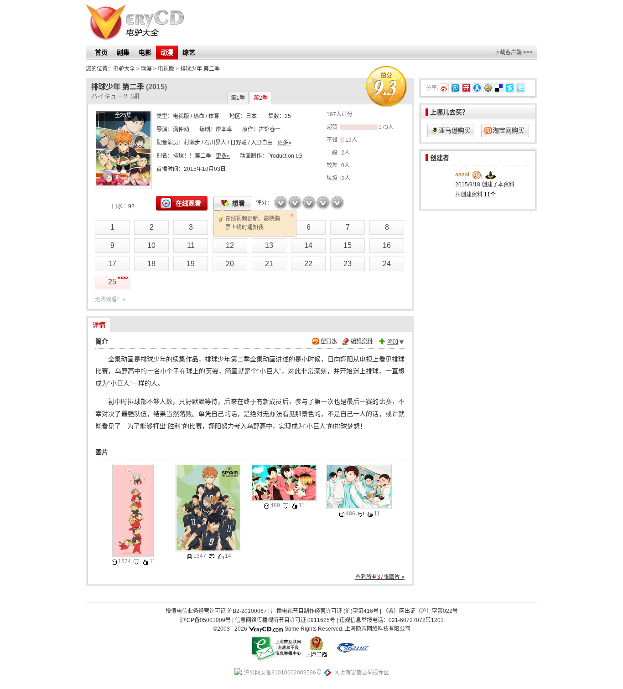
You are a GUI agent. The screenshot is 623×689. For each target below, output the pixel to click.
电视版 (181, 116)
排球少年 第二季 (200, 69)
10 (151, 245)
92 (131, 206)
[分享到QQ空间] (488, 88)
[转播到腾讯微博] (455, 88)
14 (308, 245)
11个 (490, 194)
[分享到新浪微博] (444, 88)
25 (112, 282)
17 (112, 263)
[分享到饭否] (509, 88)
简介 (101, 341)
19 (191, 263)
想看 (238, 203)
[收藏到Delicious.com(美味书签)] (499, 88)
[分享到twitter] (520, 88)
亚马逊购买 (455, 130)
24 (387, 263)
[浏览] (114, 562)
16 (387, 245)
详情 (99, 325)
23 (347, 263)
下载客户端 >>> (513, 52)
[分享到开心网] (466, 88)
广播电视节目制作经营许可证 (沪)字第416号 (325, 611)
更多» (284, 142)
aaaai (462, 174)
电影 (145, 52)
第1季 (238, 98)
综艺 (188, 52)
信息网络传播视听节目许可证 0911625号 (285, 620)
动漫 (167, 52)
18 (151, 263)
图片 (101, 452)
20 (230, 263)
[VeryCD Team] (266, 629)
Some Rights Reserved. (314, 629)
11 (191, 245)
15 (347, 245)
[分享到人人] (477, 88)
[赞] (146, 562)
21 (269, 263)
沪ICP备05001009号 (205, 620)
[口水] (136, 562)
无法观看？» (110, 299)
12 (230, 245)
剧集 (123, 52)
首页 (101, 52)
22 (308, 263)
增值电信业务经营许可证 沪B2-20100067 (216, 611)
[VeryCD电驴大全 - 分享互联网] (135, 23)
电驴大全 (124, 69)
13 (269, 245)
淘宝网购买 (508, 130)
